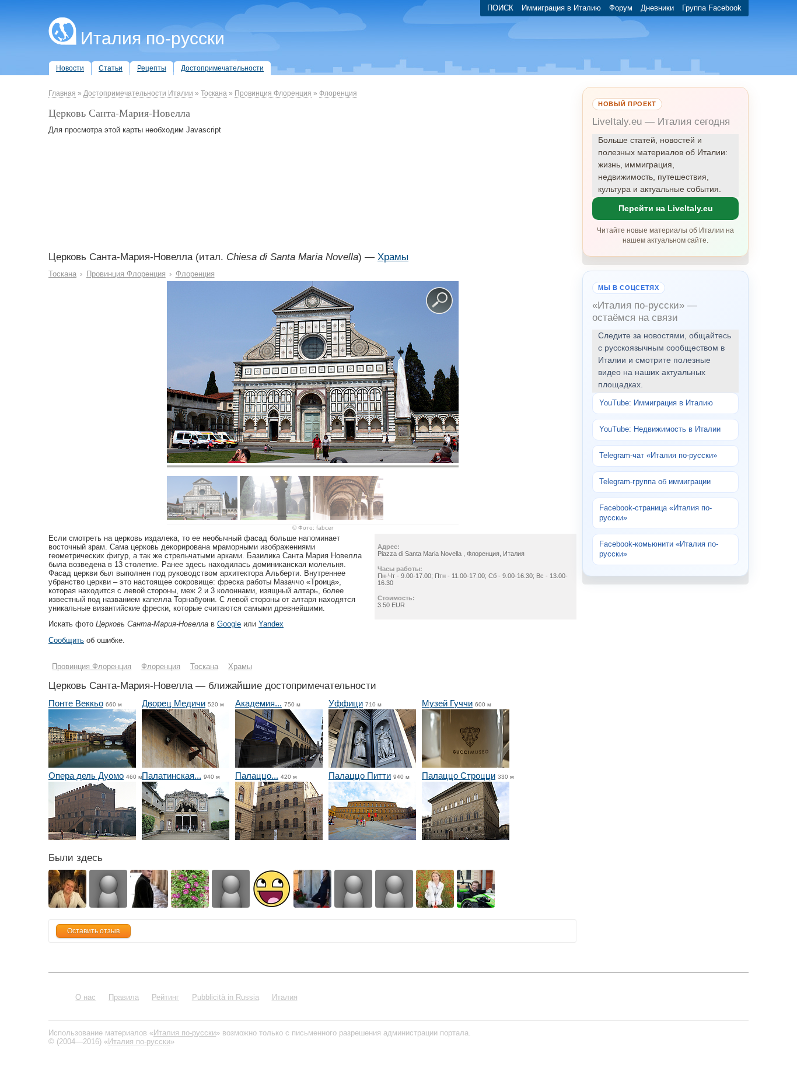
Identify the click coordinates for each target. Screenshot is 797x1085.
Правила (124, 996)
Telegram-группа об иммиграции (655, 481)
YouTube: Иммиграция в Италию (656, 402)
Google (229, 624)
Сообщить (66, 640)
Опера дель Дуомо (86, 775)
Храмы (392, 256)
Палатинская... (171, 775)
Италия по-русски (153, 38)
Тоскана (214, 93)
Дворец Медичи (173, 703)
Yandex (271, 624)
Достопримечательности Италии (138, 93)
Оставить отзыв (93, 931)
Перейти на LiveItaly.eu (665, 208)
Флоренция (338, 93)
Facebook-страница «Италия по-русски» (655, 512)
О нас (85, 996)
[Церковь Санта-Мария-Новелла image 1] (313, 460)
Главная (62, 93)
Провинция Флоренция (273, 93)
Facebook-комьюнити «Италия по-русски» (658, 549)
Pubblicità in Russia (225, 996)
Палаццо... (256, 775)
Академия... (258, 703)
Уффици (345, 703)
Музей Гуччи (447, 703)
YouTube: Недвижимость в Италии (660, 429)
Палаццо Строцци (458, 775)
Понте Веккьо (75, 703)
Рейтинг (165, 996)
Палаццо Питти (359, 775)
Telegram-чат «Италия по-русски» (658, 455)
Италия (285, 996)
